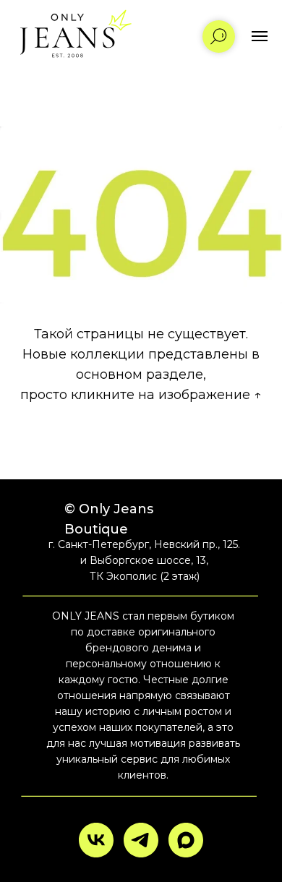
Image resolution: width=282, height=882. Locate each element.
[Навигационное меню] (260, 36)
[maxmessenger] (185, 840)
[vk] (96, 840)
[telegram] (141, 840)
